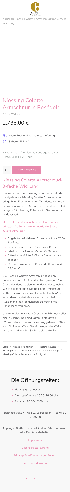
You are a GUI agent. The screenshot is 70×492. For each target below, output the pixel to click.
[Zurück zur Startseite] (35, 8)
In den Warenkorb (26, 169)
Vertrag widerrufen (35, 463)
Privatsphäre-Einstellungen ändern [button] (35, 455)
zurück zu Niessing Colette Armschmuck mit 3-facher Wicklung (35, 21)
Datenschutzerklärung (35, 448)
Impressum (35, 440)
